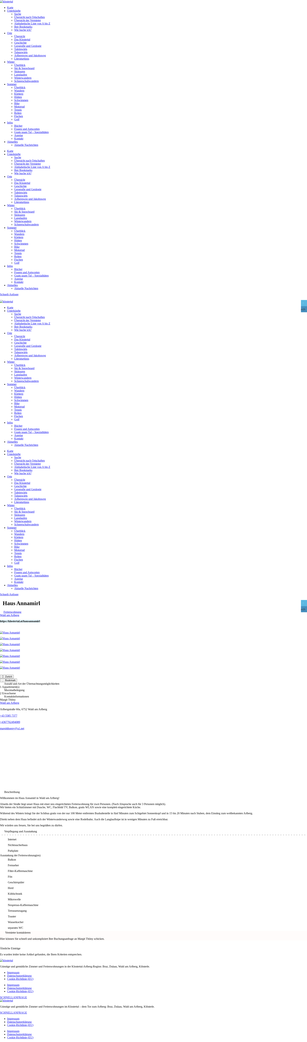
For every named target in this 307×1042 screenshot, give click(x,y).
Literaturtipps (21, 58)
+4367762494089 (10, 722)
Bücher (18, 125)
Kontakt (18, 138)
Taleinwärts (20, 49)
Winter (11, 61)
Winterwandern (22, 77)
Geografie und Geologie (27, 45)
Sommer (12, 84)
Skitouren (19, 71)
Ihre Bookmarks (23, 26)
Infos (10, 122)
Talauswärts (21, 52)
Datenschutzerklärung (19, 975)
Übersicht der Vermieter (27, 20)
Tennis (18, 109)
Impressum (13, 972)
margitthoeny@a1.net (12, 728)
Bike (17, 103)
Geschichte (20, 42)
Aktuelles (12, 141)
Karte (10, 7)
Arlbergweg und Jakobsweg (30, 55)
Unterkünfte (14, 10)
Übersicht (19, 36)
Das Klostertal (22, 39)
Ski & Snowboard (24, 68)
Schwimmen (21, 100)
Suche (17, 13)
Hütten (18, 97)
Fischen (18, 116)
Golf (16, 119)
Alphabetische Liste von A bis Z (32, 23)
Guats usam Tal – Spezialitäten (31, 132)
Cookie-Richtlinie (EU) (20, 978)
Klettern (18, 93)
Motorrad (19, 106)
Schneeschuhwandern (26, 81)
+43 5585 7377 (8, 715)
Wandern (19, 90)
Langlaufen (20, 74)
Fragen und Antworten (27, 128)
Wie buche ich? (22, 29)
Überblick (19, 65)
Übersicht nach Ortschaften (29, 17)
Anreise (18, 135)
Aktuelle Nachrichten (26, 144)
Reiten (17, 112)
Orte (9, 33)
